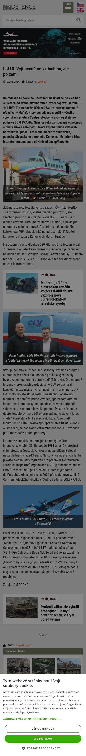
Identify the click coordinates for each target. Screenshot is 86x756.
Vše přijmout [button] (43, 738)
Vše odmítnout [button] (43, 728)
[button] (43, 718)
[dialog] (43, 715)
